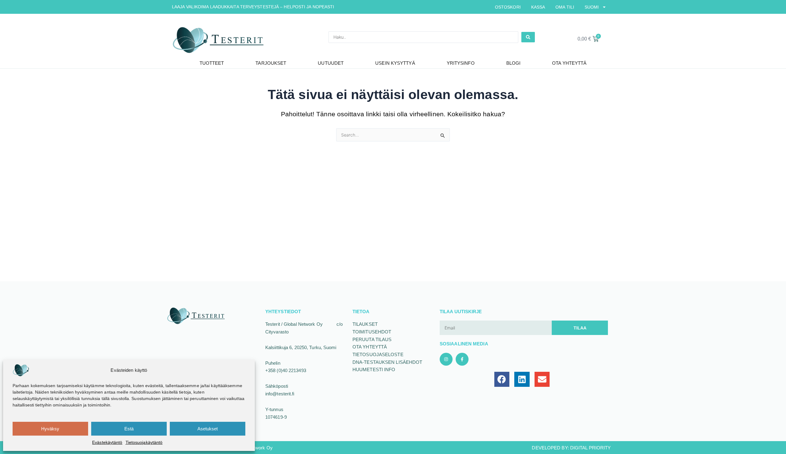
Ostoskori (508, 7)
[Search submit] (528, 37)
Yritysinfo (461, 63)
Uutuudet (331, 63)
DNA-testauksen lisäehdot (387, 362)
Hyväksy (50, 428)
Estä (129, 428)
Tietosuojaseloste (377, 354)
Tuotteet (212, 63)
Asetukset (207, 428)
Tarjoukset (270, 63)
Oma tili (564, 7)
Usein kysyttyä (395, 63)
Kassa (538, 7)
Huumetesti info (373, 369)
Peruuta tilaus (371, 339)
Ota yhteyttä (569, 63)
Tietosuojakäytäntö (144, 442)
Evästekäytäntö (107, 442)
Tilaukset (365, 324)
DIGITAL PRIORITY (590, 447)
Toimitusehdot (371, 331)
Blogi (513, 63)
